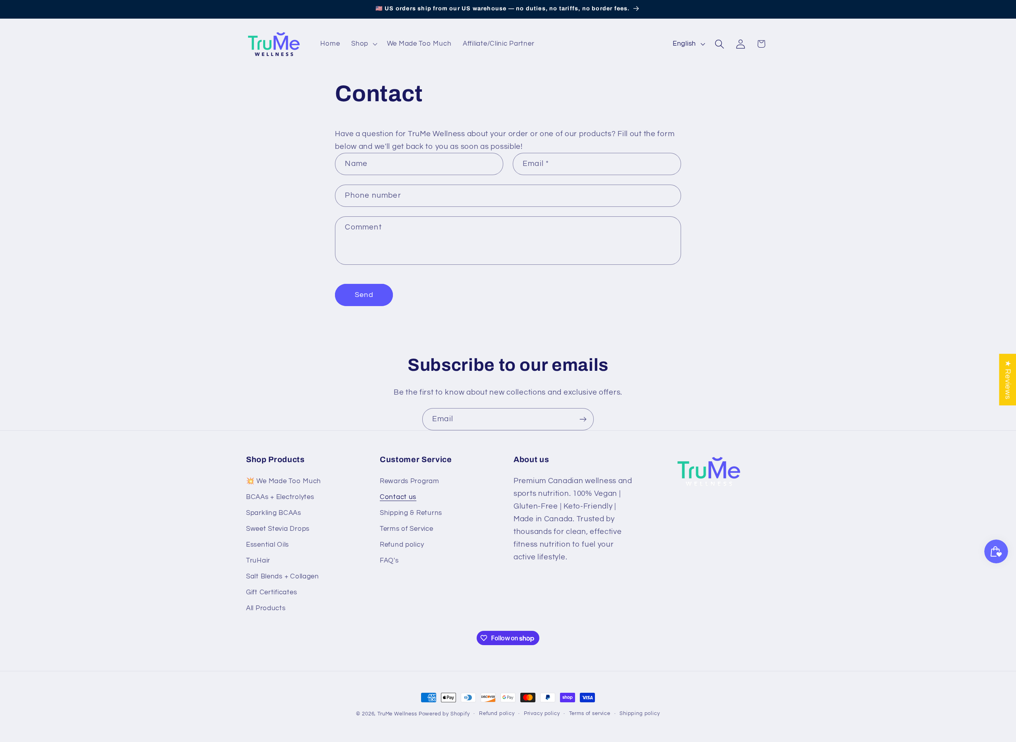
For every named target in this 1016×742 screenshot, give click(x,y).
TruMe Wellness (397, 714)
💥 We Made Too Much (283, 481)
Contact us (398, 497)
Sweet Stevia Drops (278, 528)
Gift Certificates (271, 592)
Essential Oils (267, 544)
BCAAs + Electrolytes (280, 497)
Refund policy (402, 544)
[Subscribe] (582, 419)
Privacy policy (542, 713)
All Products (266, 608)
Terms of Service (406, 528)
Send (364, 295)
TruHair (258, 560)
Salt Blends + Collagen (282, 576)
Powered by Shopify (444, 714)
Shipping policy (640, 713)
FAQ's (389, 560)
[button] (363, 44)
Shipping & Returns (411, 513)
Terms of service (589, 713)
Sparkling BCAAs (273, 513)
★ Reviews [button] (1008, 379)
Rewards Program (409, 481)
